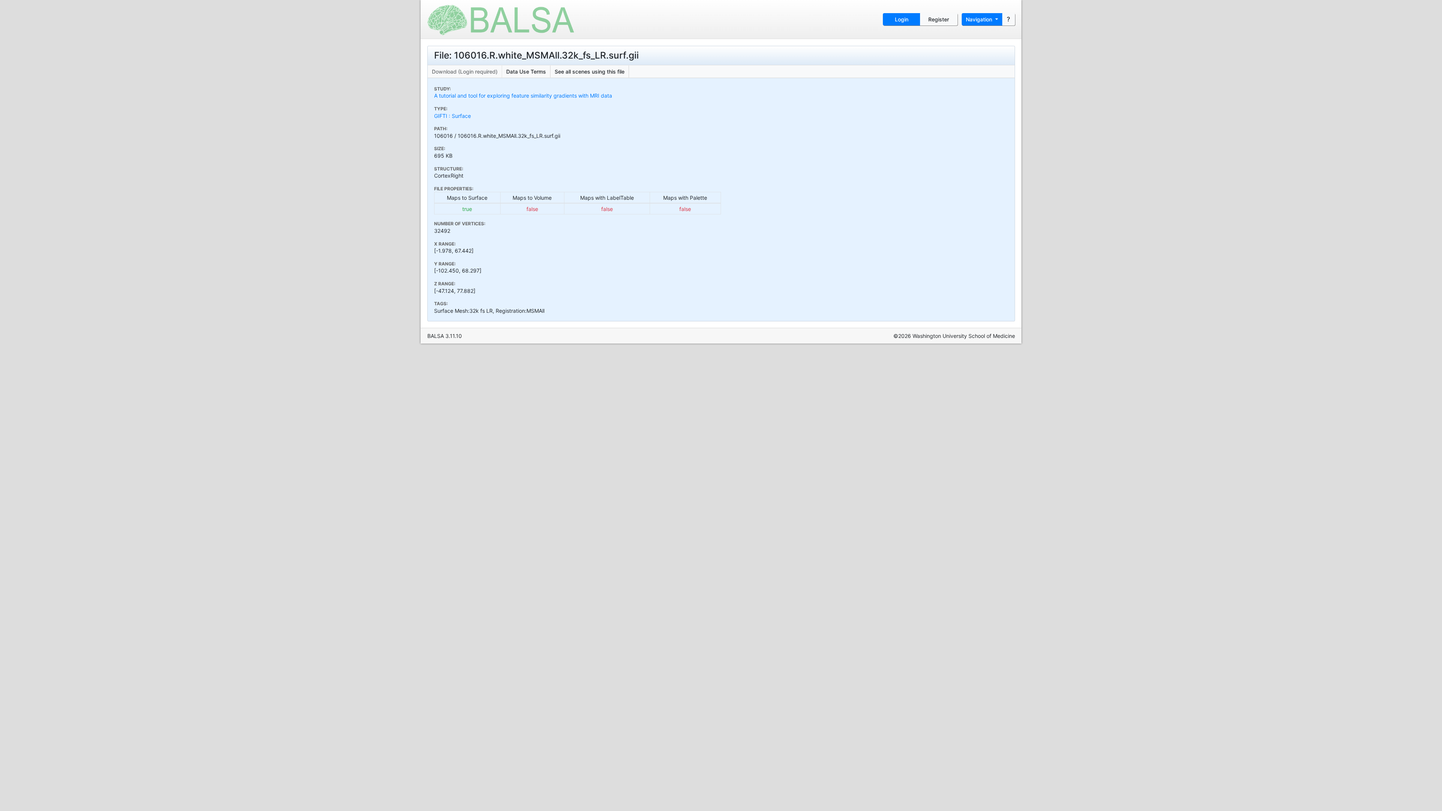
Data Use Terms (526, 71)
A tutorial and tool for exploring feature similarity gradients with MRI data (523, 95)
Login (901, 19)
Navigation (980, 19)
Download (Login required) (465, 71)
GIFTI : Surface (452, 116)
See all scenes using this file (589, 71)
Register (938, 19)
